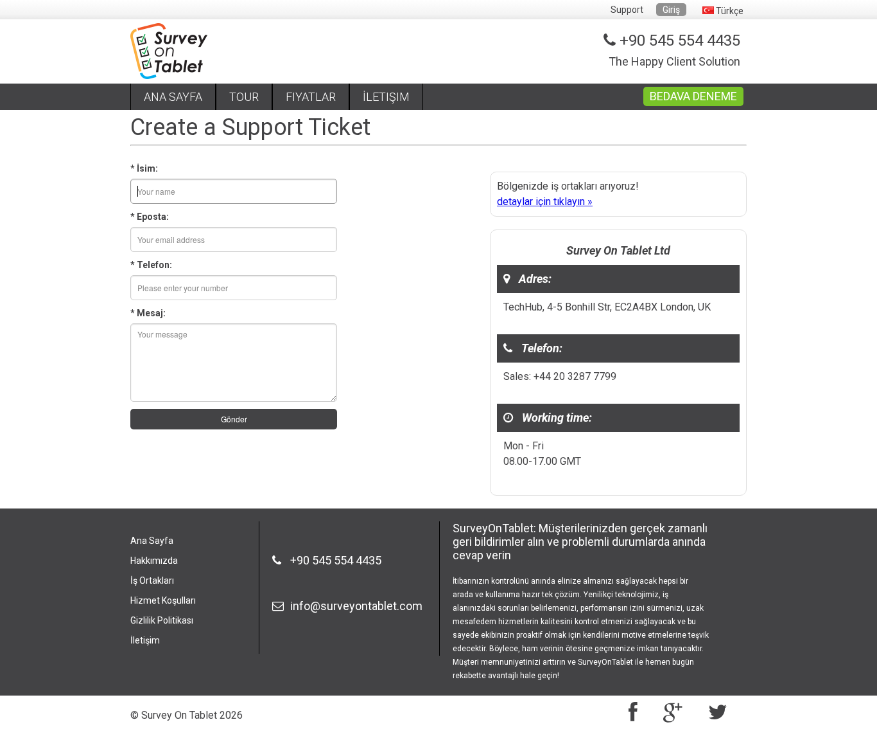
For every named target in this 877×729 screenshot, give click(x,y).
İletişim (145, 640)
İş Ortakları (152, 580)
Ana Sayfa (151, 541)
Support (627, 9)
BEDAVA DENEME (693, 96)
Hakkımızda (154, 560)
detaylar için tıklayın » (545, 201)
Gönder (234, 418)
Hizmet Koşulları (163, 600)
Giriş (671, 9)
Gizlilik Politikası (161, 620)
